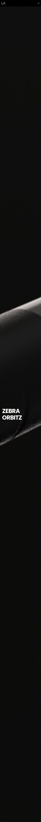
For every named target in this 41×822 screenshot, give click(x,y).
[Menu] (38, 3)
